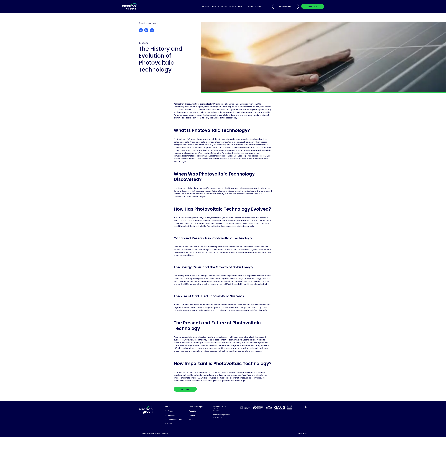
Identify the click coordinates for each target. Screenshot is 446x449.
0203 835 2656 (218, 417)
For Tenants (169, 411)
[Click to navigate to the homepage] (129, 6)
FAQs (191, 419)
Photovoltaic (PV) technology (187, 139)
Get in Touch (185, 389)
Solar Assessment (285, 6)
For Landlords (170, 415)
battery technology (183, 345)
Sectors (224, 6)
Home (167, 407)
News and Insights (245, 6)
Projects (233, 6)
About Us (258, 6)
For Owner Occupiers (173, 419)
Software (215, 6)
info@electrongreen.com (222, 415)
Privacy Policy (302, 434)
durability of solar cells (260, 252)
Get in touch (312, 6)
